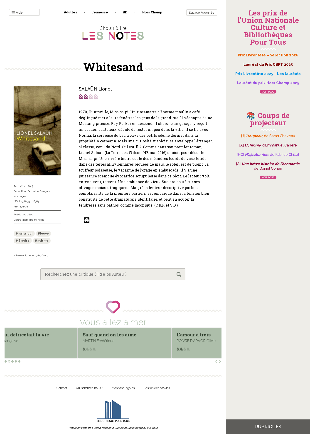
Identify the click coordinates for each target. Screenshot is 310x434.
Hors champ (152, 12)
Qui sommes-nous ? (89, 388)
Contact (62, 388)
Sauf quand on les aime (36, 335)
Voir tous (268, 92)
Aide (19, 12)
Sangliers (208, 335)
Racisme (41, 240)
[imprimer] (86, 220)
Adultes (70, 12)
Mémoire (23, 240)
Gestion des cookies (157, 388)
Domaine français (39, 191)
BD (125, 12)
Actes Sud (20, 186)
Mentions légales (123, 388)
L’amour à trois (120, 335)
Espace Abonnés (201, 12)
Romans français (33, 219)
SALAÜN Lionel (95, 89)
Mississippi (24, 233)
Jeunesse (100, 12)
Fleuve (43, 233)
